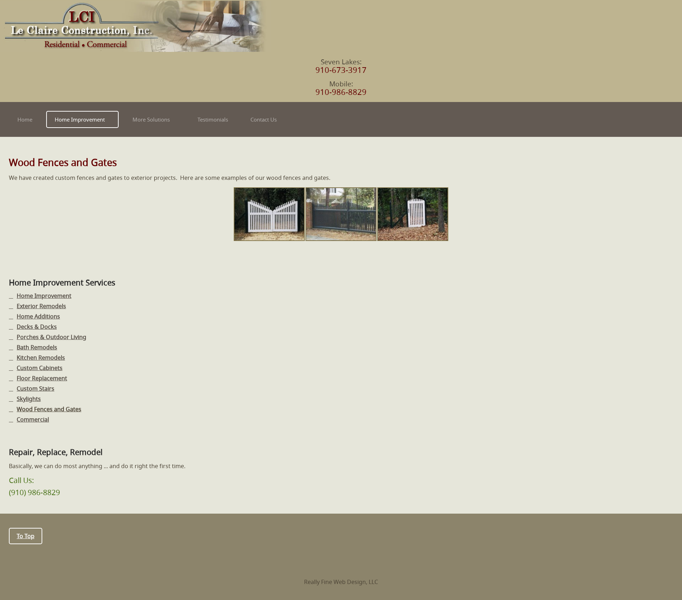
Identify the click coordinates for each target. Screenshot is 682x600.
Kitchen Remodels (41, 357)
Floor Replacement (42, 378)
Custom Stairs (35, 388)
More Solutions (151, 119)
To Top (25, 536)
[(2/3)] (341, 214)
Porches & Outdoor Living (51, 337)
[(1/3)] (269, 214)
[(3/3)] (412, 214)
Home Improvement (80, 119)
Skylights (29, 399)
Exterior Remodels (41, 306)
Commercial (33, 419)
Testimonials (212, 119)
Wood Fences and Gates (49, 409)
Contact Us (263, 119)
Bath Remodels (37, 347)
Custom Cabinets (40, 368)
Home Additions (38, 316)
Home (24, 119)
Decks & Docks (37, 327)
